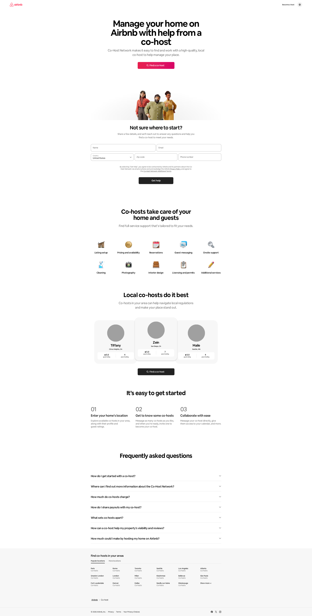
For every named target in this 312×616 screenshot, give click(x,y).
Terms (118, 612)
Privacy (111, 612)
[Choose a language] (299, 4)
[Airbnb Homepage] (16, 4)
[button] (156, 476)
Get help (156, 180)
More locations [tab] (115, 561)
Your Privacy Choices (131, 612)
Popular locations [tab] (98, 561)
